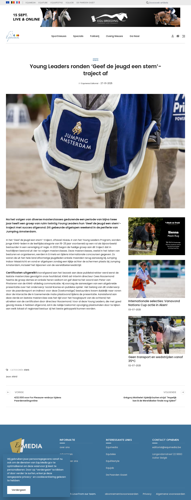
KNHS (95, 60)
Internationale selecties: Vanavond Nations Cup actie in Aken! (154, 303)
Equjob (70, 2)
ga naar (135, 36)
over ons (65, 447)
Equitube (43, 2)
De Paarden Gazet (86, 2)
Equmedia (31, 2)
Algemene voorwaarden (170, 494)
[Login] (173, 36)
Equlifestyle (57, 2)
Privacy (147, 494)
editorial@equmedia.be (166, 447)
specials (78, 36)
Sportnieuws (58, 36)
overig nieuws (114, 36)
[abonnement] (178, 36)
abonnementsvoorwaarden (121, 494)
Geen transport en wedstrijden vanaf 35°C (155, 359)
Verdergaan (19, 490)
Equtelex (111, 454)
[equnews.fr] (18, 2)
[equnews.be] (12, 2)
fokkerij (94, 36)
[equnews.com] (7, 2)
